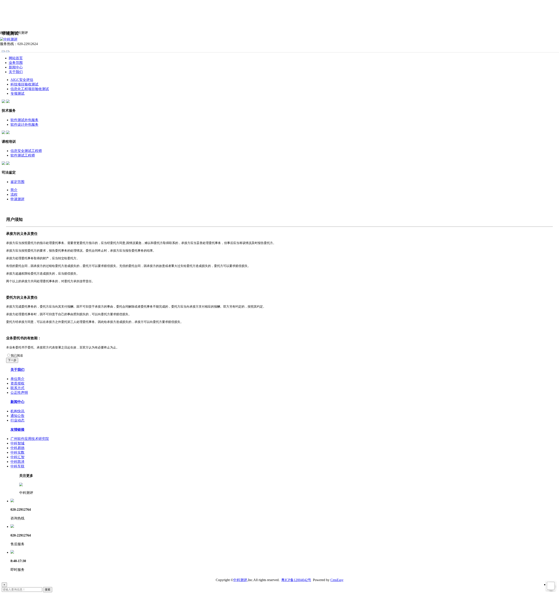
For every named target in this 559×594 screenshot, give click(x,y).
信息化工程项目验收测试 (29, 89)
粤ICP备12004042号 (296, 580)
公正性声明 (19, 392)
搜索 (47, 589)
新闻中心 (16, 67)
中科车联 (17, 466)
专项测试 (17, 93)
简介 (13, 190)
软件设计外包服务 (24, 124)
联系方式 (17, 388)
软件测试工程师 (22, 155)
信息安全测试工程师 (26, 151)
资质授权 (17, 383)
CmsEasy (336, 580)
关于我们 (16, 72)
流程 (13, 194)
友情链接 (17, 429)
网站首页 (16, 58)
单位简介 (17, 379)
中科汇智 (17, 457)
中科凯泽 (17, 461)
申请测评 (17, 199)
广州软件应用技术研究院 (29, 439)
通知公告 (17, 416)
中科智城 (17, 443)
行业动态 (17, 420)
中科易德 (17, 448)
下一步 (12, 360)
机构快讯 (17, 411)
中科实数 (17, 452)
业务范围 (16, 62)
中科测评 (240, 580)
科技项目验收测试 (24, 84)
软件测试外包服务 (24, 120)
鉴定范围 (17, 182)
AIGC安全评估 (21, 80)
